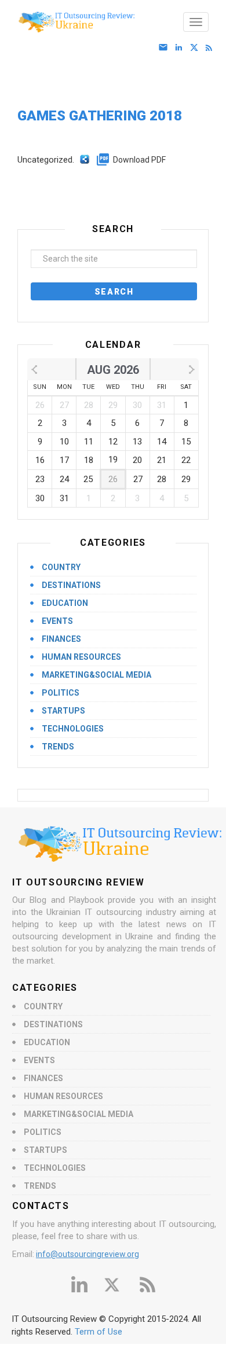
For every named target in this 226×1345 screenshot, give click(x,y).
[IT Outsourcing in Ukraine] (116, 22)
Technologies (73, 728)
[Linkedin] (181, 48)
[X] (196, 48)
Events (57, 621)
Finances (61, 639)
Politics (60, 692)
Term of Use (98, 1331)
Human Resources (81, 657)
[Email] (165, 48)
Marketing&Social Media (96, 674)
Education (65, 603)
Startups (63, 710)
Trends (58, 746)
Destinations (71, 585)
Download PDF (139, 159)
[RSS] (211, 48)
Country (61, 567)
